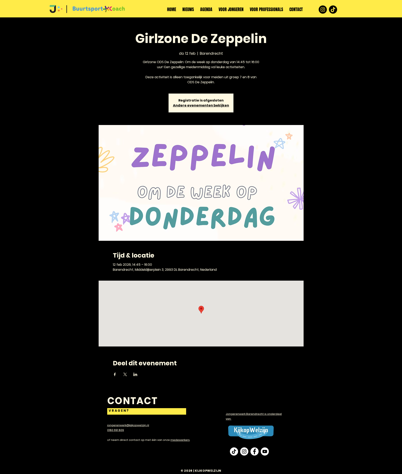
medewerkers (180, 440)
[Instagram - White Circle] (244, 451)
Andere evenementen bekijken (201, 105)
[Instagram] (323, 9)
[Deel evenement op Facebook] (115, 374)
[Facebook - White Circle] (254, 451)
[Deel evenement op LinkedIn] (135, 374)
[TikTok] (333, 9)
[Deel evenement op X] (125, 374)
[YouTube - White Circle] (265, 451)
